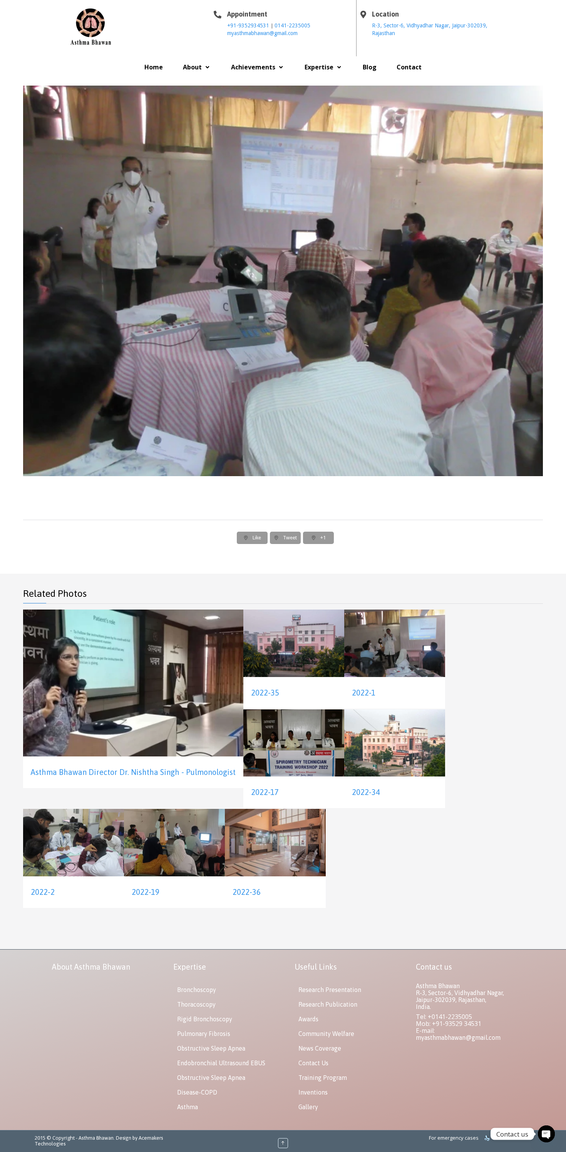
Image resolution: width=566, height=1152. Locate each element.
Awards (308, 1019)
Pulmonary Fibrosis (203, 1033)
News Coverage (319, 1048)
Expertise (319, 67)
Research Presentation (329, 989)
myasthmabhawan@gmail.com (262, 33)
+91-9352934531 (249, 25)
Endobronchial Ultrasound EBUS (221, 1062)
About (192, 67)
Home (153, 67)
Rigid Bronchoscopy (204, 1019)
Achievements (253, 67)
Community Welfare (326, 1033)
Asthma (187, 1106)
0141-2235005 (292, 25)
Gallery (308, 1106)
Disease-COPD (197, 1092)
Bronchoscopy (196, 989)
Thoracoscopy (196, 1004)
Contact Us (313, 1062)
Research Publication (327, 1004)
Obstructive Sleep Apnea (211, 1048)
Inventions (313, 1092)
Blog (370, 67)
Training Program (322, 1077)
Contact (409, 67)
